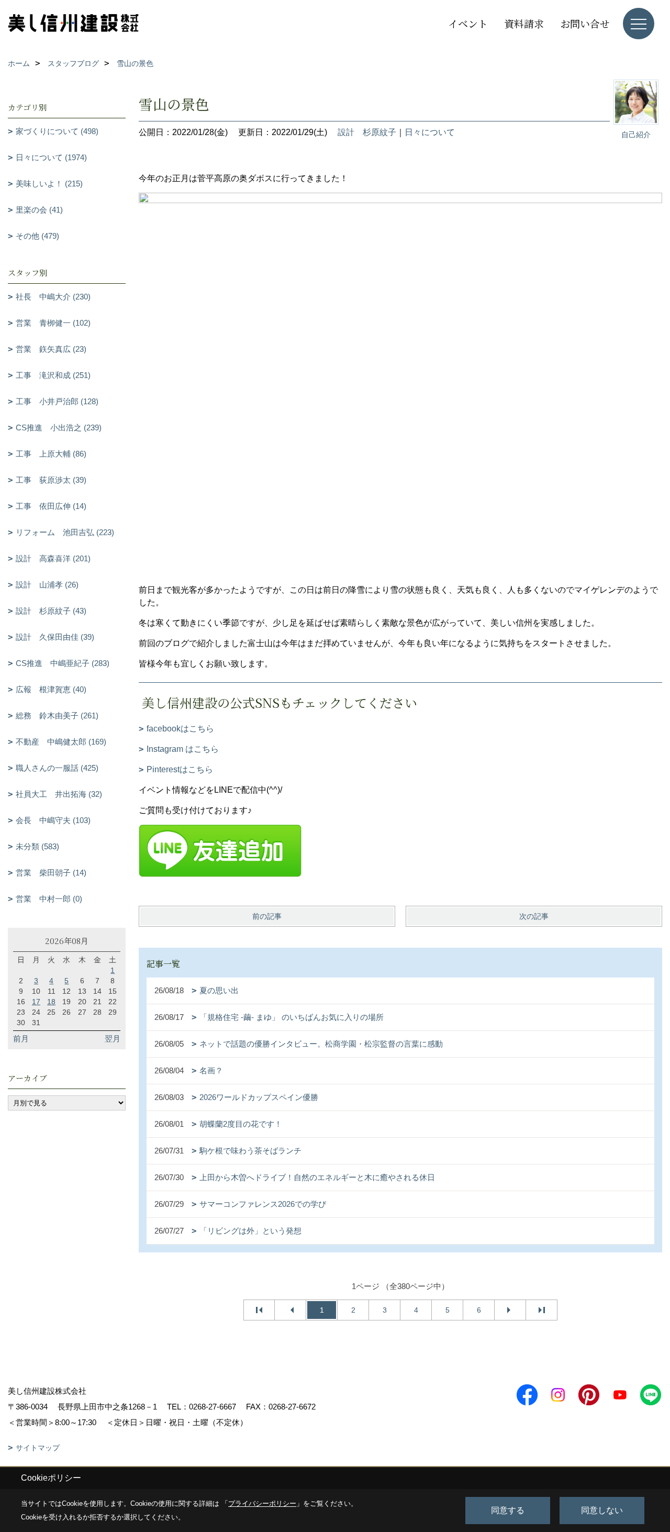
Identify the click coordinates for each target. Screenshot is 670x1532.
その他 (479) (37, 235)
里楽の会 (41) (39, 209)
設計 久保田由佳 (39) (55, 636)
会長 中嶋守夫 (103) (53, 820)
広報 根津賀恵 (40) (51, 689)
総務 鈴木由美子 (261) (57, 715)
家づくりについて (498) (57, 131)
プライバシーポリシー (262, 1503)
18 (51, 1001)
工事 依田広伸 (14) (51, 506)
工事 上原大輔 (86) (51, 453)
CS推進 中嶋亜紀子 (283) (62, 663)
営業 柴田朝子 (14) (51, 872)
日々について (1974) (51, 157)
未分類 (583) (37, 846)
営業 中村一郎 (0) (49, 898)
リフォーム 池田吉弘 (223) (65, 532)
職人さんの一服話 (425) (57, 767)
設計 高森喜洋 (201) (53, 558)
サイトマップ (38, 1448)
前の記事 (267, 916)
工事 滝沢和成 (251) (53, 375)
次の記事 (534, 916)
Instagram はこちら (183, 749)
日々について (430, 132)
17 (36, 1001)
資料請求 (524, 23)
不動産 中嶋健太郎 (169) (61, 741)
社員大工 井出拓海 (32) (59, 794)
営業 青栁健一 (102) (53, 322)
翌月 (112, 1038)
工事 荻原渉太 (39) (51, 479)
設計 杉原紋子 (367, 132)
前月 (21, 1038)
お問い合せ (585, 23)
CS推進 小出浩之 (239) (59, 427)
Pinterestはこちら (180, 769)
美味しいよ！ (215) (49, 183)
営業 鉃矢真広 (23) (51, 349)
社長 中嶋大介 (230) (53, 296)
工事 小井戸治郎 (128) (57, 401)
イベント (468, 23)
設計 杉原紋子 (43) (51, 610)
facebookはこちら (180, 728)
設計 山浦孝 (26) (47, 584)
